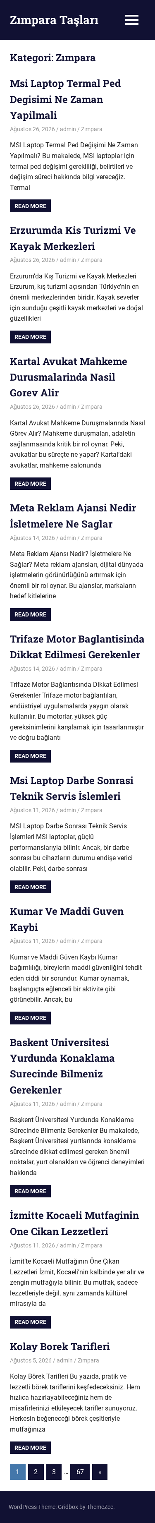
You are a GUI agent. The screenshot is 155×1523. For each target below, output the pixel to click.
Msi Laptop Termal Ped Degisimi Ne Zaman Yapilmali (65, 99)
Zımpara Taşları (54, 19)
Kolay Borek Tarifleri (60, 1346)
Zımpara (92, 129)
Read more (30, 206)
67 (80, 1472)
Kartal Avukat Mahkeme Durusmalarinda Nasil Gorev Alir (68, 377)
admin (68, 129)
